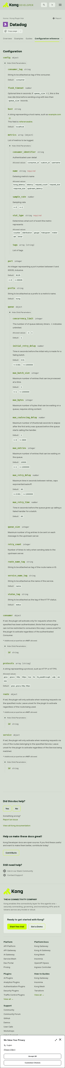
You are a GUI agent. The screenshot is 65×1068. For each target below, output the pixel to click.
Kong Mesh (39, 954)
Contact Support (15, 875)
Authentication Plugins (14, 986)
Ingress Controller (42, 967)
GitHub (7, 1018)
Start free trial (17, 926)
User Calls (8, 1026)
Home (5, 18)
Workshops (9, 1031)
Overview (7, 38)
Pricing (7, 967)
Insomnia (38, 958)
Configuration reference (47, 38)
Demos (7, 1022)
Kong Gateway (41, 946)
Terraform (39, 990)
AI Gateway (9, 954)
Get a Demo (37, 926)
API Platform (9, 946)
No (16, 808)
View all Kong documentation (16, 825)
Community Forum (12, 1014)
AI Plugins (8, 978)
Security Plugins (11, 990)
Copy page (12, 31)
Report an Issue (10, 819)
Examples (18, 38)
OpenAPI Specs (41, 963)
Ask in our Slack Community (20, 871)
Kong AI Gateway (42, 950)
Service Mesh (10, 958)
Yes (7, 808)
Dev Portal (8, 963)
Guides (29, 38)
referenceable (25, 121)
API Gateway (10, 950)
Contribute (11, 852)
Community (9, 1009)
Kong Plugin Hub (17, 18)
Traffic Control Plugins (14, 994)
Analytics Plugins (12, 982)
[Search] (44, 4)
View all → (8, 999)
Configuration (12, 51)
